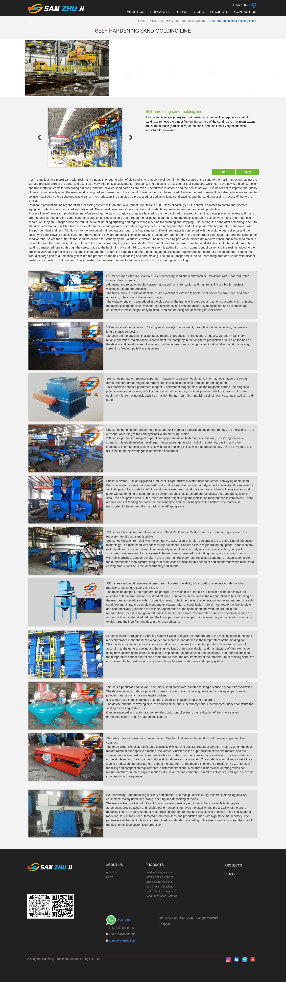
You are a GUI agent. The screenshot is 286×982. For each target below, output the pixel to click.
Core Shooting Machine (159, 886)
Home (141, 20)
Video (223, 171)
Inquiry (247, 171)
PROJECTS (219, 12)
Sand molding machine (159, 872)
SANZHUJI (241, 5)
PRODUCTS (157, 20)
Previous (39, 137)
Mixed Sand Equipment (159, 877)
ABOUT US (135, 12)
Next (130, 137)
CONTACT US (245, 12)
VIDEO (198, 12)
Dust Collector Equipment (160, 891)
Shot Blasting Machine (158, 881)
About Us (111, 872)
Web (120, 919)
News (109, 877)
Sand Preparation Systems (188, 20)
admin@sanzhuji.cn (122, 940)
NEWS (182, 12)
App (128, 919)
